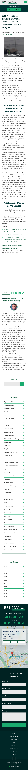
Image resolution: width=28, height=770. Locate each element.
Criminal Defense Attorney (11, 439)
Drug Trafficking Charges (11, 452)
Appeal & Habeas (9, 405)
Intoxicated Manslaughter (11, 486)
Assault (6, 412)
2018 (5, 593)
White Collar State (9, 550)
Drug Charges (8, 449)
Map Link (14, 647)
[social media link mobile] (5, 623)
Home (14, 733)
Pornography (7, 509)
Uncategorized (8, 536)
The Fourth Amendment (11, 533)
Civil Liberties (8, 422)
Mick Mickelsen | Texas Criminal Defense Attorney (12, 300)
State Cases (7, 523)
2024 (5, 573)
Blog (5, 415)
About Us (14, 739)
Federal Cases (8, 455)
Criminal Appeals (8, 429)
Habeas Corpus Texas (10, 476)
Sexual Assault (8, 519)
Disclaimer (14, 751)
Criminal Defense (7, 34)
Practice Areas (14, 736)
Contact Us (14, 745)
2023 (5, 577)
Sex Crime (7, 516)
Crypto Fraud (7, 442)
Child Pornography (9, 418)
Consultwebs (16, 766)
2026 (5, 566)
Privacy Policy (14, 748)
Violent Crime (8, 539)
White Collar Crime (9, 543)
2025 (5, 570)
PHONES (6, 641)
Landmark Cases (8, 489)
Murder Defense (8, 499)
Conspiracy (7, 425)
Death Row (7, 445)
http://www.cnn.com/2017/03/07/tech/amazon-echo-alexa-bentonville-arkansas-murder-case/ (15, 239)
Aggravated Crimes (9, 402)
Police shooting (8, 506)
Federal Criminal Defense (11, 466)
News (5, 502)
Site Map (14, 754)
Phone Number (7, 703)
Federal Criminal (8, 459)
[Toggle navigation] (25, 2)
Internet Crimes (8, 482)
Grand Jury (7, 472)
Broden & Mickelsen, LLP (10, 248)
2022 (5, 580)
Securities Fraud (8, 513)
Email (4, 696)
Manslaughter (8, 496)
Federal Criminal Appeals (11, 462)
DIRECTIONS (14, 641)
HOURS (21, 641)
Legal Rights (7, 492)
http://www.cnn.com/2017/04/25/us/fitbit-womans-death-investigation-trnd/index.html (15, 232)
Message (5, 711)
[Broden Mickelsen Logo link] (9, 2)
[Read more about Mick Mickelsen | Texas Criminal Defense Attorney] (14, 304)
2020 (5, 587)
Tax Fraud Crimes (9, 526)
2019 (5, 590)
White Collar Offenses (10, 546)
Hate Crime (7, 479)
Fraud (5, 469)
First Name (6, 681)
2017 (5, 597)
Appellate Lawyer (9, 408)
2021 (5, 583)
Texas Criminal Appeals (10, 529)
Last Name (6, 688)
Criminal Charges (8, 432)
